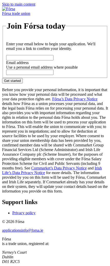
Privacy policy (24, 213)
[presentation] (29, 57)
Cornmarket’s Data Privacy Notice (59, 168)
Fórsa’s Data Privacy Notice (74, 99)
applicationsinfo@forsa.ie (22, 230)
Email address (17, 62)
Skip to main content (18, 4)
